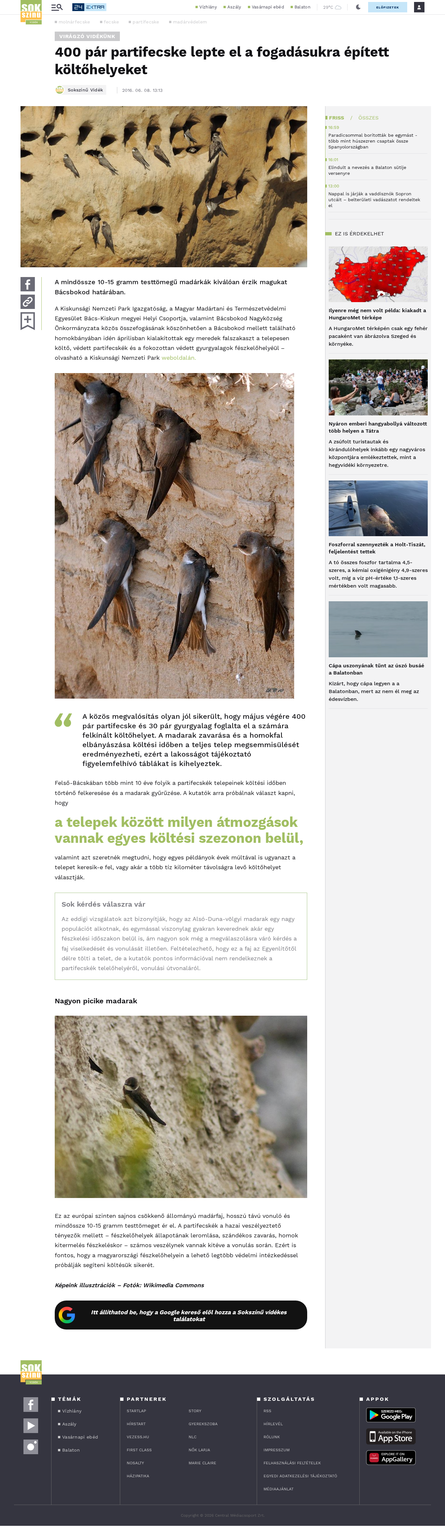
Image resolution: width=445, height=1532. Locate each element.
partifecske (146, 21)
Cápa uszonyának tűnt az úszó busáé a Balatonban (376, 669)
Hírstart (136, 1424)
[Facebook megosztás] (28, 284)
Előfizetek (387, 7)
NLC (192, 1437)
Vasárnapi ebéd (268, 7)
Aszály (234, 7)
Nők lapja (199, 1450)
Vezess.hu (138, 1437)
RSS (267, 1411)
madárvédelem (190, 21)
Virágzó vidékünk (87, 36)
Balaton (302, 7)
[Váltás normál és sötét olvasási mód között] (358, 7)
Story (195, 1411)
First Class (139, 1450)
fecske (111, 21)
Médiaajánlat (279, 1489)
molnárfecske (74, 21)
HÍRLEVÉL (273, 1424)
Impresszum (277, 1450)
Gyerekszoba (203, 1424)
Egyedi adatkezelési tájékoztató (300, 1476)
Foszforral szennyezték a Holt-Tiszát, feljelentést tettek (377, 548)
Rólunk (272, 1437)
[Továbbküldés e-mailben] (28, 302)
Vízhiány (208, 7)
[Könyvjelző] (28, 321)
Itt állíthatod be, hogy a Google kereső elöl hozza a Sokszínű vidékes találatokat (189, 1315)
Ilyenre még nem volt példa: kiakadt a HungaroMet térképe (377, 314)
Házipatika (138, 1476)
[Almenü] (57, 7)
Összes (368, 118)
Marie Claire (202, 1463)
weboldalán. (179, 357)
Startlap (136, 1411)
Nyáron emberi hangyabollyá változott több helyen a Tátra (378, 427)
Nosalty (135, 1463)
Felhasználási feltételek (292, 1463)
